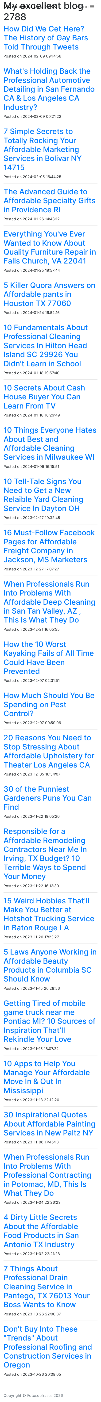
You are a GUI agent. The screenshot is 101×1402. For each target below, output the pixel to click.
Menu (83, 6)
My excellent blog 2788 (30, 6)
